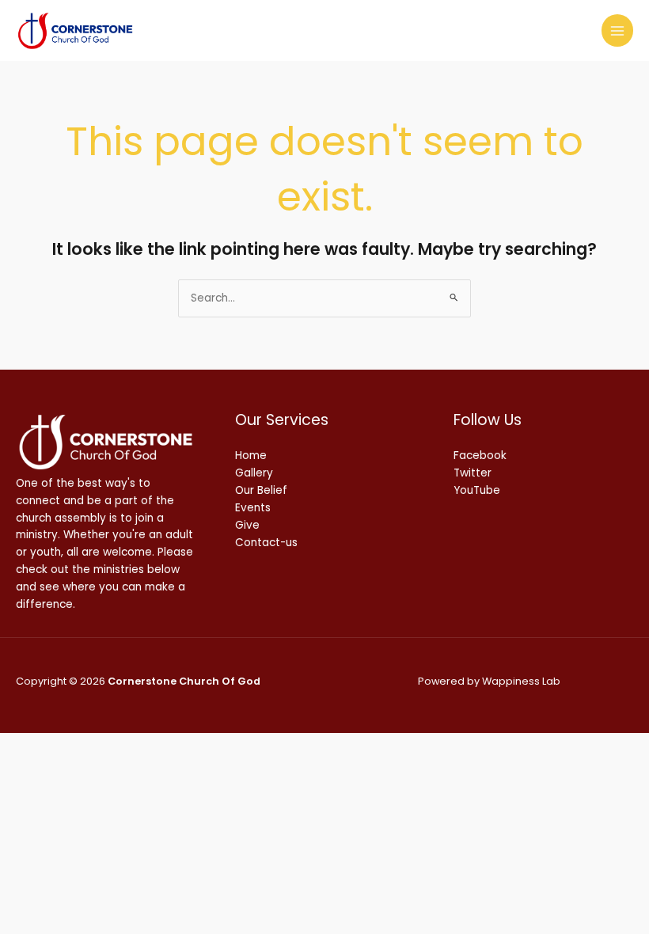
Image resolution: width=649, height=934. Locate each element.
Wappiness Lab (521, 681)
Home (251, 455)
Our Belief (261, 490)
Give (247, 525)
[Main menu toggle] (618, 30)
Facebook (480, 455)
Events (253, 507)
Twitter (472, 472)
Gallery (254, 472)
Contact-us (266, 542)
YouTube (477, 490)
